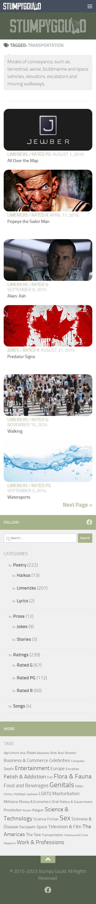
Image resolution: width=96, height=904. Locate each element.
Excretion (72, 769)
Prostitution (13, 810)
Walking (14, 431)
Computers (78, 761)
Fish (50, 777)
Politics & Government (76, 802)
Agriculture (11, 753)
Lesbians (32, 794)
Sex (65, 818)
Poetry (19, 565)
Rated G (40, 284)
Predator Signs (21, 356)
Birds (53, 753)
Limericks (17, 154)
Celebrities (59, 760)
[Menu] (90, 6)
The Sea (33, 834)
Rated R (40, 215)
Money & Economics (34, 802)
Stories (24, 639)
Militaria (11, 801)
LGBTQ (45, 793)
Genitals (61, 785)
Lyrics (22, 601)
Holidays (20, 794)
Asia (23, 753)
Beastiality (43, 753)
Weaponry (10, 843)
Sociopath (27, 827)
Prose (19, 616)
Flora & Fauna (73, 776)
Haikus (24, 575)
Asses (31, 752)
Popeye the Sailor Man (28, 221)
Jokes (13, 350)
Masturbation (66, 793)
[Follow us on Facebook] (89, 522)
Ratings (21, 655)
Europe (57, 768)
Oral (55, 801)
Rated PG (41, 154)
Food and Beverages (26, 785)
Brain (61, 753)
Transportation (52, 835)
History (8, 794)
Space (42, 826)
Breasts (70, 753)
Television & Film (64, 826)
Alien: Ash (16, 296)
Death (9, 768)
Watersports (18, 497)
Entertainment (32, 768)
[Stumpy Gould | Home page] (28, 6)
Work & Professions (40, 842)
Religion (38, 810)
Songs (19, 706)
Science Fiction (46, 819)
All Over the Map (22, 160)
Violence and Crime (76, 835)
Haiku (79, 786)
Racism (27, 810)
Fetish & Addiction (25, 777)
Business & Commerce (26, 760)
